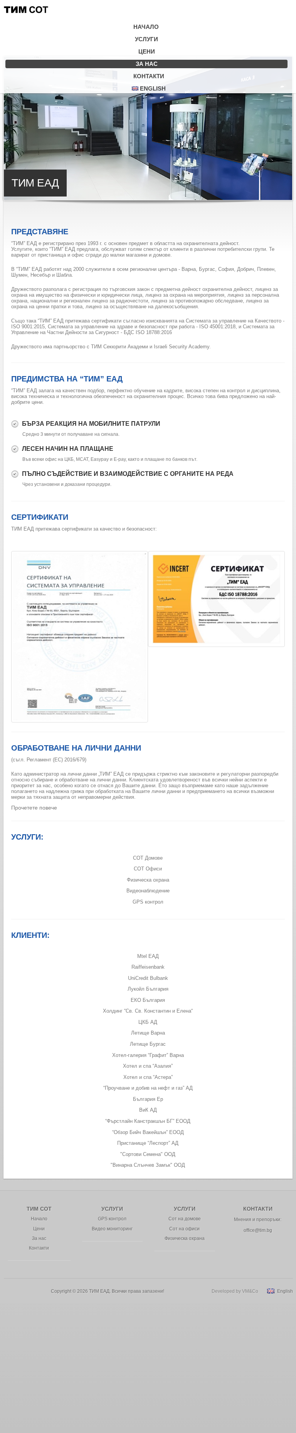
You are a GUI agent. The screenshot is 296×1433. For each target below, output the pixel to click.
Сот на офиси (184, 1228)
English (152, 88)
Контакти (148, 76)
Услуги (146, 39)
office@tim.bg (258, 1230)
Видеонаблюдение (148, 891)
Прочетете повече (34, 808)
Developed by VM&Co (235, 1291)
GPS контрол (148, 902)
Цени (146, 51)
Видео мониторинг (112, 1228)
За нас (147, 63)
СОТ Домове (148, 858)
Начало (146, 27)
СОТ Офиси (148, 869)
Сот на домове (184, 1218)
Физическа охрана (148, 880)
